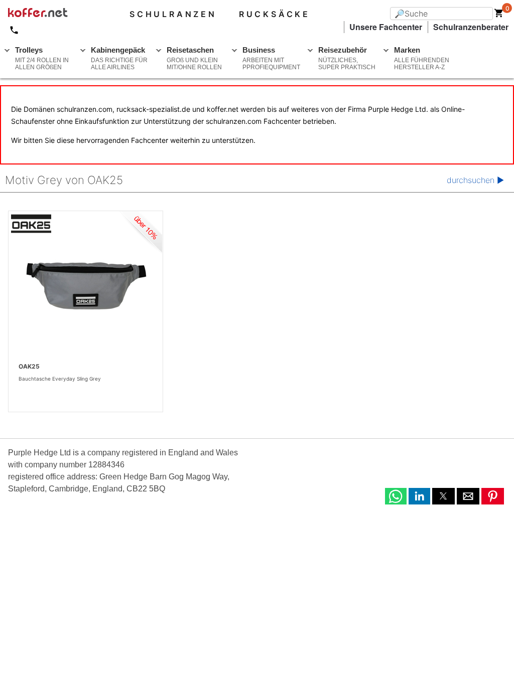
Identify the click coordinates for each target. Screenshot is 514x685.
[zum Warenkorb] (499, 15)
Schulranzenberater (470, 27)
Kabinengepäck (119, 58)
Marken (421, 58)
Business (271, 58)
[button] (396, 496)
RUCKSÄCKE (274, 14)
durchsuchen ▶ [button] (475, 180)
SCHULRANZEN (173, 14)
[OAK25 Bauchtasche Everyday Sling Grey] (86, 286)
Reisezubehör (346, 58)
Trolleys (42, 58)
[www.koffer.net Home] (54, 14)
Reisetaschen (194, 58)
